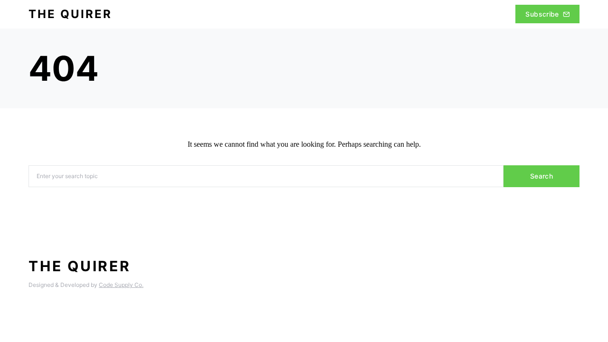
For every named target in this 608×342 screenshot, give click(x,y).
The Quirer (70, 14)
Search (541, 176)
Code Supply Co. (121, 284)
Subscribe (542, 14)
